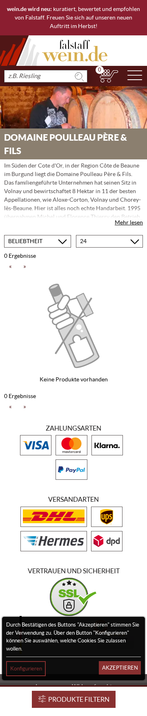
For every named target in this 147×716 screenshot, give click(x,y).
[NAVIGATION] (135, 76)
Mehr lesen (129, 222)
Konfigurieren (26, 669)
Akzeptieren (120, 668)
